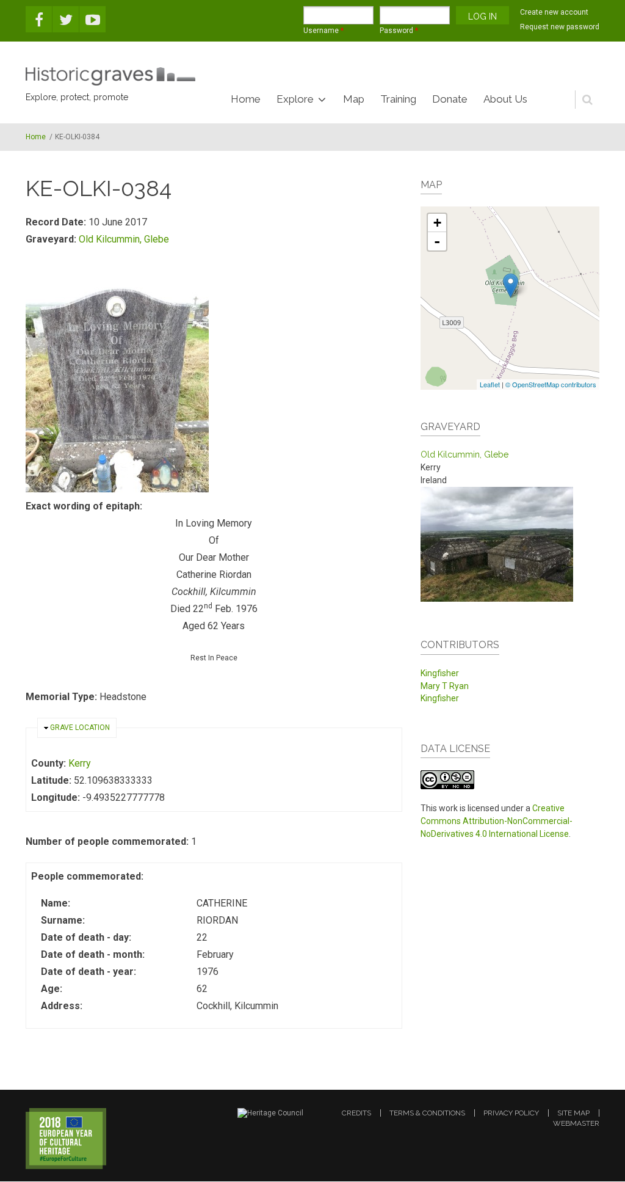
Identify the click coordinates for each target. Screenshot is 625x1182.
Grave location (80, 727)
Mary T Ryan (445, 686)
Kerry (79, 763)
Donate (450, 99)
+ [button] (437, 222)
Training (398, 99)
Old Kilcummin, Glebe (124, 239)
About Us (505, 99)
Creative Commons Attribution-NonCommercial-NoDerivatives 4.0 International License (497, 821)
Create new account (554, 12)
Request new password (559, 27)
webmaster (576, 1123)
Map (353, 99)
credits (356, 1113)
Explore (295, 99)
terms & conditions (427, 1113)
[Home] (110, 76)
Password (399, 30)
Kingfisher (440, 673)
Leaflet (490, 384)
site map (573, 1113)
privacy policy (511, 1113)
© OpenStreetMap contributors (550, 384)
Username (323, 30)
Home (246, 99)
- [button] (437, 241)
